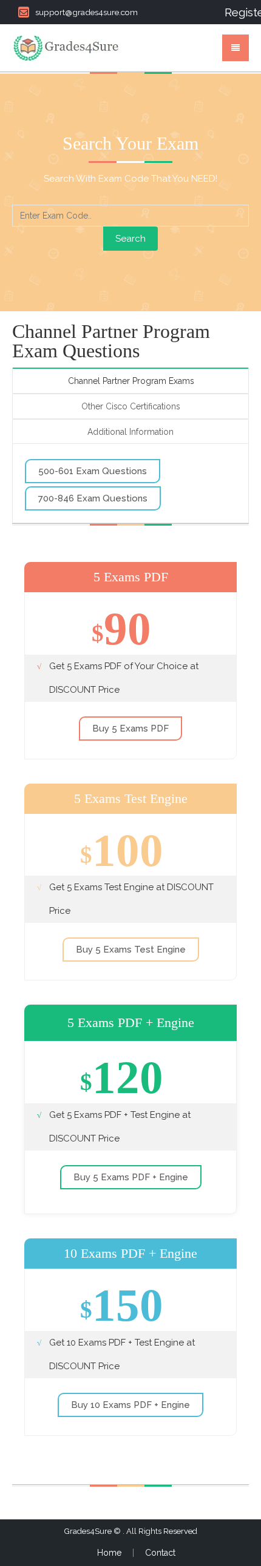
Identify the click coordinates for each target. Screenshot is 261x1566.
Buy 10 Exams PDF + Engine (130, 1404)
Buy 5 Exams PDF (130, 728)
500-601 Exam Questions (92, 471)
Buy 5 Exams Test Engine (131, 949)
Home (109, 1553)
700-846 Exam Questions (92, 498)
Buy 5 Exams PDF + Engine (130, 1177)
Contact (160, 1553)
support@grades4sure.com (86, 12)
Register (237, 12)
